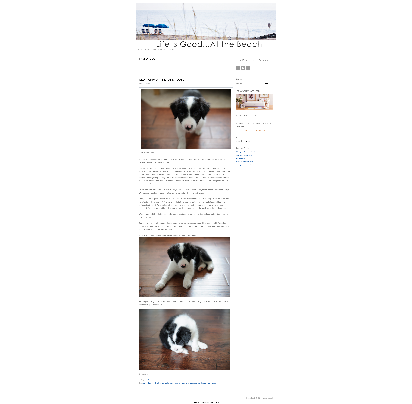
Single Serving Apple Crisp (244, 155)
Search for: (239, 83)
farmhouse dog (191, 383)
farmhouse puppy (204, 383)
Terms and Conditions (200, 402)
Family (150, 380)
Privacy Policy (214, 402)
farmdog (182, 383)
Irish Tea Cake (240, 158)
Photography (159, 49)
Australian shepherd (151, 383)
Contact (171, 49)
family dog (174, 383)
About (147, 49)
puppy (214, 383)
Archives (238, 141)
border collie (164, 383)
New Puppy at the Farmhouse (161, 79)
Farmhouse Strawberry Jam (244, 161)
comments (143, 374)
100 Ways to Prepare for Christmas (246, 152)
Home (140, 49)
